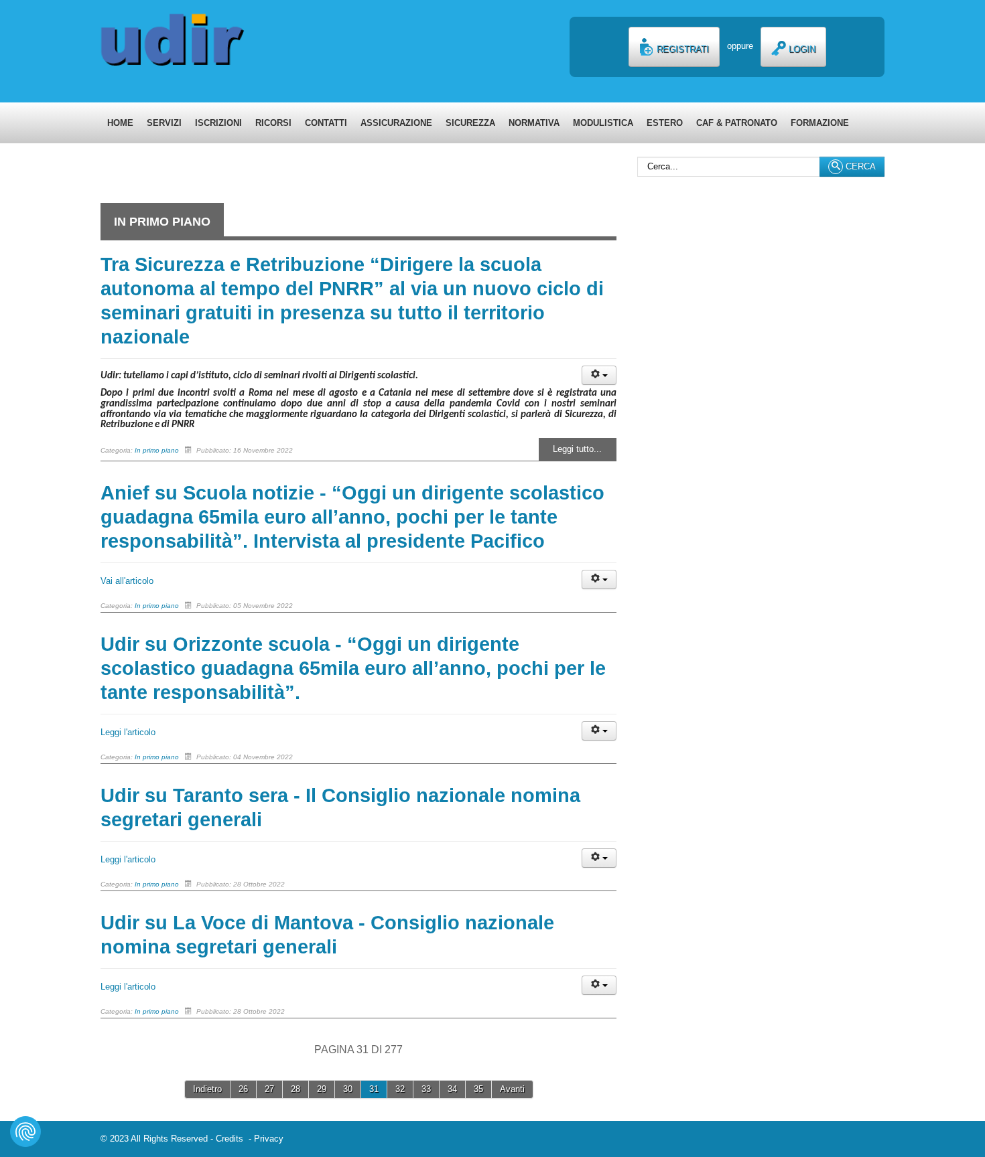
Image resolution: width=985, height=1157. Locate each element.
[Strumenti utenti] (599, 375)
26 (243, 1089)
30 (347, 1089)
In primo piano (157, 450)
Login (800, 49)
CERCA (859, 166)
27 (269, 1089)
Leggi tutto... (577, 449)
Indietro (207, 1089)
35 (478, 1089)
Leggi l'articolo (128, 732)
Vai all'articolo (127, 581)
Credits (232, 1139)
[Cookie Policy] (25, 1131)
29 (321, 1089)
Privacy (268, 1139)
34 (452, 1089)
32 (400, 1089)
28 (295, 1089)
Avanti (512, 1089)
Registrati (681, 49)
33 (426, 1089)
